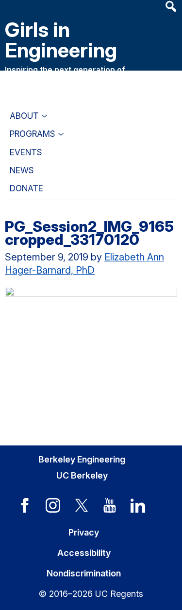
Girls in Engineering (61, 39)
